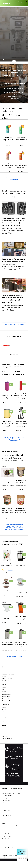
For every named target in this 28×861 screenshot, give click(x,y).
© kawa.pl (4, 853)
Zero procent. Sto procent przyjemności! (14, 178)
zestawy (4, 721)
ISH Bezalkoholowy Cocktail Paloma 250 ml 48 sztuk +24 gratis (7, 165)
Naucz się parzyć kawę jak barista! (14, 324)
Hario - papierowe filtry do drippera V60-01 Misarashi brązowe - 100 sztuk (7, 565)
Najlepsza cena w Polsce (14, 38)
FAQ (3, 802)
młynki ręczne (5, 736)
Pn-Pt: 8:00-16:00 (6, 810)
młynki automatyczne (7, 738)
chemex (4, 709)
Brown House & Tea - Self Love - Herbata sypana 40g (21, 512)
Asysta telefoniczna (6, 815)
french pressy (5, 715)
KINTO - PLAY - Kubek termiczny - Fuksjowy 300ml (7, 397)
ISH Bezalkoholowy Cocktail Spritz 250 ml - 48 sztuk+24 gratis (21, 165)
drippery (4, 713)
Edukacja (4, 823)
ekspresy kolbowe (6, 696)
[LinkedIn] (12, 847)
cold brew (4, 711)
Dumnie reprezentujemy (11, 335)
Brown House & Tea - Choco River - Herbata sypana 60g (7, 512)
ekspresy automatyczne (7, 694)
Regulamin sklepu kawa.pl (8, 790)
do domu (4, 687)
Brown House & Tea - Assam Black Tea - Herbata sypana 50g (21, 484)
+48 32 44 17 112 (5, 838)
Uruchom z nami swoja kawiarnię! (9, 825)
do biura (4, 689)
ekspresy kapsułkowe (7, 700)
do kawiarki (4, 676)
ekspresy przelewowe (7, 698)
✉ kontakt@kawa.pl (6, 836)
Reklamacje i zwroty (6, 798)
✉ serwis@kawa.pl (6, 813)
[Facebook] (2, 847)
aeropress (4, 707)
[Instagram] (5, 847)
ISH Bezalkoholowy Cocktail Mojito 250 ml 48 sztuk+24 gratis (21, 139)
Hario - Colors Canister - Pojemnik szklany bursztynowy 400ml (20, 618)
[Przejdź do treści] (14, 61)
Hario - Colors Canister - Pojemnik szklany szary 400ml (7, 644)
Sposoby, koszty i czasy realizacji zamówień (12, 788)
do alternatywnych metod (8, 678)
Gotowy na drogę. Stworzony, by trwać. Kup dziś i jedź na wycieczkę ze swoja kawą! (14, 439)
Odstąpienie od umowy (7, 800)
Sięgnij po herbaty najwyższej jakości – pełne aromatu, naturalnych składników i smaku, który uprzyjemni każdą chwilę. (14, 527)
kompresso (4, 719)
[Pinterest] (8, 847)
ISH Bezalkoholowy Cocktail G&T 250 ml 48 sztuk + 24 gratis (7, 139)
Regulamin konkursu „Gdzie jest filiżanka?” (11, 793)
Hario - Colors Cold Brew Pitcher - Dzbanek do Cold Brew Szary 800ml (21, 644)
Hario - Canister (7, 590)
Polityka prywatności (7, 795)
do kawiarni (4, 691)
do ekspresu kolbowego (7, 672)
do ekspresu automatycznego (9, 670)
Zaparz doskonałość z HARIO (14, 656)
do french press (5, 680)
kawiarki (4, 717)
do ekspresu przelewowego (8, 674)
